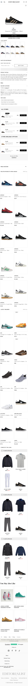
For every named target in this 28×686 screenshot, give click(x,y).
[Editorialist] (14, 2)
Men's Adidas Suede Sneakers (7, 100)
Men (10, 637)
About (7, 655)
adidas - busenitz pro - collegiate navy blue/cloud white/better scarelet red (9, 151)
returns (25, 93)
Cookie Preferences (14, 680)
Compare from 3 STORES (14, 38)
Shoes (14, 637)
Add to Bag (23, 115)
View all (25, 171)
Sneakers (19, 637)
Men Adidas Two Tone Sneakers (7, 102)
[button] (7, 183)
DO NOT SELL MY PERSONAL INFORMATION (7, 667)
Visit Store (14, 35)
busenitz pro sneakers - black (14, 31)
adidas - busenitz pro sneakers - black (9, 116)
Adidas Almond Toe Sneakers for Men (9, 104)
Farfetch (6, 87)
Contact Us (7, 663)
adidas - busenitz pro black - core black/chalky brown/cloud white (10, 131)
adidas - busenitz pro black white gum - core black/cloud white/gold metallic (10, 124)
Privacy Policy (14, 678)
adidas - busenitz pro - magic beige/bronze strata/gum (9, 143)
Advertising (7, 660)
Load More (14, 157)
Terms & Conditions (5, 678)
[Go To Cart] (26, 2)
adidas (5, 637)
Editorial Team (7, 658)
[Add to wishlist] (25, 5)
